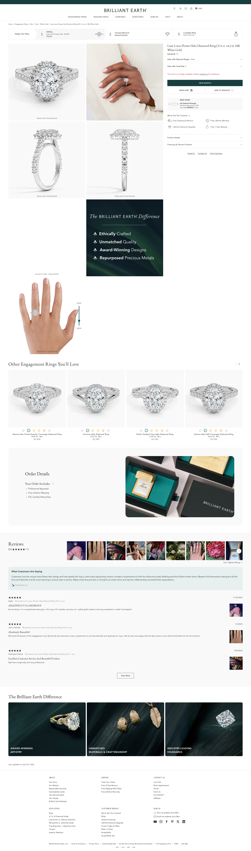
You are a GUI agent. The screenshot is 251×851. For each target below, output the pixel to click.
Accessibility (106, 832)
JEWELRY (154, 17)
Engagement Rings (21, 24)
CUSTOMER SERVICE (110, 809)
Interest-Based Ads (109, 844)
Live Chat (157, 782)
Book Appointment (161, 785)
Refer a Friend (107, 829)
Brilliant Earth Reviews (58, 801)
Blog (51, 813)
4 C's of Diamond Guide (59, 816)
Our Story (53, 782)
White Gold (44, 24)
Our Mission (54, 785)
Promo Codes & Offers (110, 826)
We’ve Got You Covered (111, 813)
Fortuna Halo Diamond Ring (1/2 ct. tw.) (96, 436)
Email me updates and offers (168, 817)
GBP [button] (128, 847)
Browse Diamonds (121, 35)
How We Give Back (56, 795)
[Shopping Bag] (191, 8)
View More (125, 676)
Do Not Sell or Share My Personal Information (135, 844)
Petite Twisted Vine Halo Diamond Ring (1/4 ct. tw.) (154, 436)
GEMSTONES (138, 17)
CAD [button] (122, 847)
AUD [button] (117, 847)
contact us (203, 74)
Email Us (157, 792)
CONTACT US (159, 778)
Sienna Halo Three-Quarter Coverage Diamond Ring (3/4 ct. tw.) (37, 436)
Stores (156, 789)
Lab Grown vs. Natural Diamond (62, 820)
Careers (52, 829)
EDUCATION (54, 809)
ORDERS (104, 778)
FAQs (103, 816)
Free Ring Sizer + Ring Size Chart (62, 826)
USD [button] (133, 847)
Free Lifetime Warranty (38, 493)
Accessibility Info (108, 836)
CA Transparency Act (163, 844)
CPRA (176, 844)
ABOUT (180, 17)
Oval (36, 24)
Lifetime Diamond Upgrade (112, 823)
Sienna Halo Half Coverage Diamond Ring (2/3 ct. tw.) (213, 436)
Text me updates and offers (168, 813)
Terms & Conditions (78, 844)
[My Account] (180, 8)
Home (10, 24)
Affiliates (157, 798)
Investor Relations (56, 832)
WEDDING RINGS (101, 17)
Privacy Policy (94, 844)
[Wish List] (186, 8)
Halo (31, 24)
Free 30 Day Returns (109, 785)
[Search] (174, 8)
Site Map (184, 844)
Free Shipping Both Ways (111, 789)
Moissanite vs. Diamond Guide (61, 823)
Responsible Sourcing (57, 789)
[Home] (125, 10)
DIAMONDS (120, 17)
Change (49, 36)
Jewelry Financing (108, 820)
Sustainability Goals (57, 792)
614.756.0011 (159, 795)
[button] (205, 60)
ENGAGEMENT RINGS (77, 17)
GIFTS (167, 17)
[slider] (79, 321)
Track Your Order (108, 782)
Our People (53, 798)
